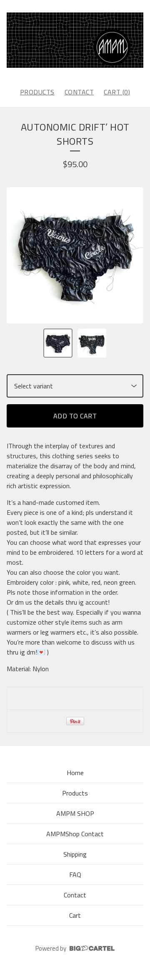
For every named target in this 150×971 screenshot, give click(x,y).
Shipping (75, 854)
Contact (79, 92)
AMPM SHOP (75, 813)
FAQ (75, 875)
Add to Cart (75, 416)
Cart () (117, 92)
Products (37, 92)
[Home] (75, 40)
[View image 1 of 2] (57, 343)
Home (75, 773)
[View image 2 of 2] (92, 343)
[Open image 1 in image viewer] (75, 255)
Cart (75, 915)
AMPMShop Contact (75, 834)
